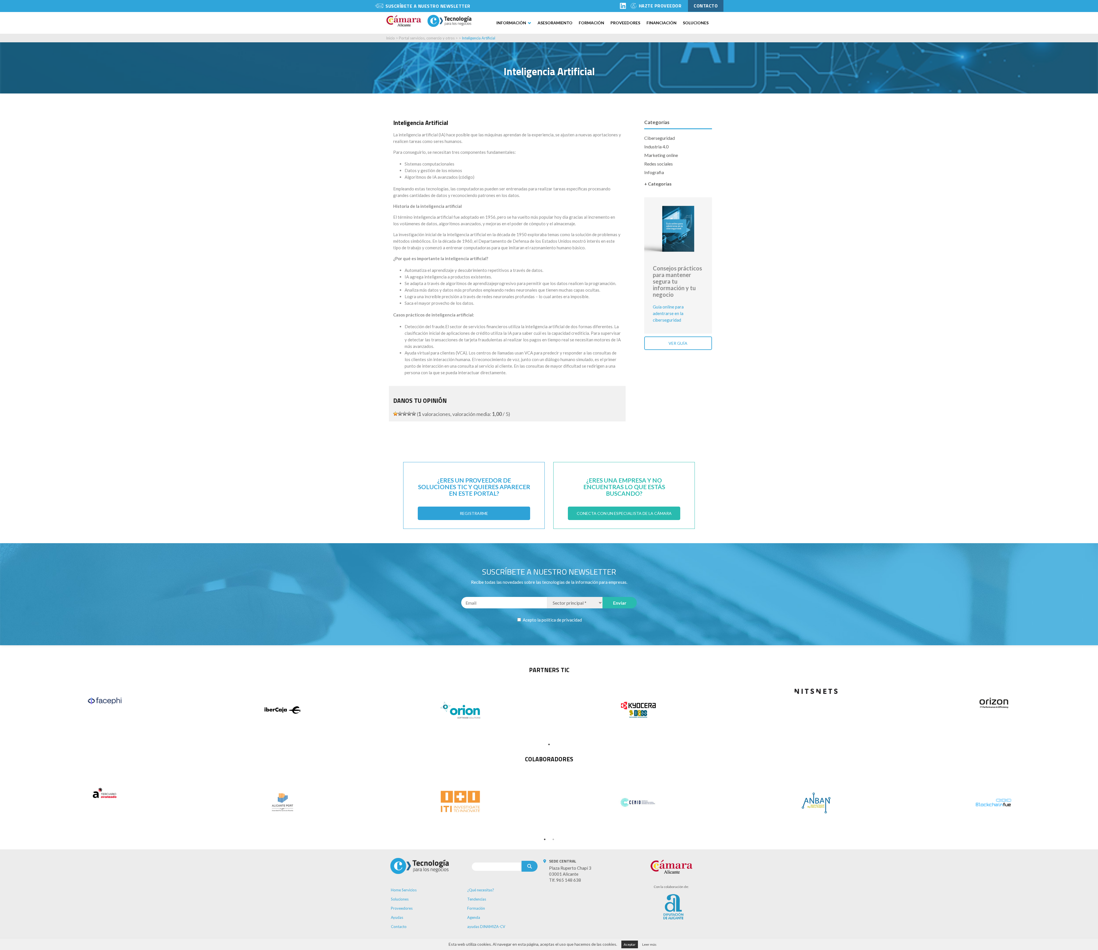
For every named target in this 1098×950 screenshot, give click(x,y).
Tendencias (476, 899)
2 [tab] (553, 839)
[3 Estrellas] (404, 413)
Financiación (662, 22)
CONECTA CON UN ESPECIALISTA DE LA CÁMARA (624, 513)
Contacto (399, 926)
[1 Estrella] (395, 413)
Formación (591, 22)
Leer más (649, 944)
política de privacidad (562, 619)
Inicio (390, 38)
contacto (706, 5)
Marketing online (661, 155)
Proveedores (625, 22)
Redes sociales (658, 163)
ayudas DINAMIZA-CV (486, 926)
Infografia (654, 172)
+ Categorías (658, 183)
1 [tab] (549, 744)
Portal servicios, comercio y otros (427, 38)
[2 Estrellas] (400, 413)
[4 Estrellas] (409, 413)
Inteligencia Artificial (478, 38)
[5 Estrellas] (413, 413)
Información (511, 22)
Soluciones (696, 22)
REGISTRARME (474, 513)
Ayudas (397, 917)
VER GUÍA (678, 343)
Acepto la (552, 619)
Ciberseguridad (659, 138)
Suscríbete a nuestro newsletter (427, 6)
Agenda (473, 917)
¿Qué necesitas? (480, 890)
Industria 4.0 (656, 146)
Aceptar (630, 944)
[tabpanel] (105, 701)
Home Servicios (404, 890)
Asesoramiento (555, 22)
